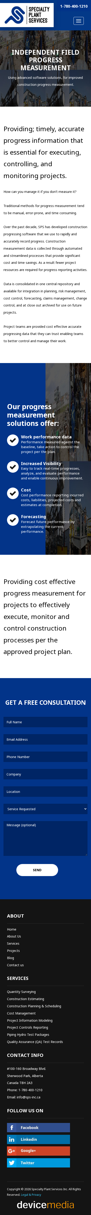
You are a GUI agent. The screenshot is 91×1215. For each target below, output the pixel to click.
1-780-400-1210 (74, 6)
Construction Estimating (25, 999)
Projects (13, 950)
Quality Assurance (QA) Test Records (35, 1042)
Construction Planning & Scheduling (34, 1006)
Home (11, 929)
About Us (14, 936)
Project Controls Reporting (27, 1027)
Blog (10, 958)
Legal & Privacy (31, 1195)
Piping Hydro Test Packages (28, 1034)
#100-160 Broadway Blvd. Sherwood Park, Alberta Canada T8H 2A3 (26, 1075)
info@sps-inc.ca (28, 1097)
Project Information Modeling (29, 1020)
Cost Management (21, 1013)
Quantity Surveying (21, 991)
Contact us (15, 965)
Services (13, 943)
